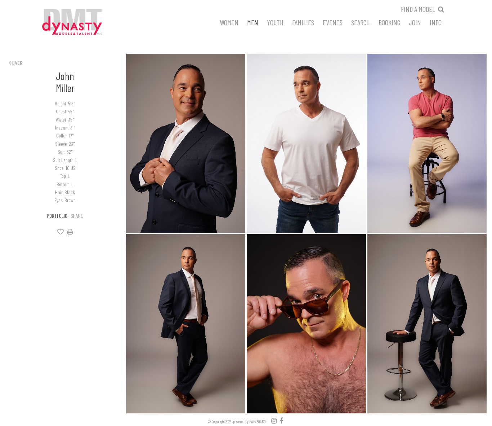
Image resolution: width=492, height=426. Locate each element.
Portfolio (57, 215)
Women (229, 22)
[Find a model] (441, 9)
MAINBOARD (257, 421)
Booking (389, 22)
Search (360, 22)
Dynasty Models (86, 22)
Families (303, 22)
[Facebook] (281, 421)
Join (415, 22)
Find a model (418, 9)
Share (77, 215)
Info (436, 22)
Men (252, 22)
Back (16, 62)
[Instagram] (274, 421)
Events (333, 22)
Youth (275, 22)
